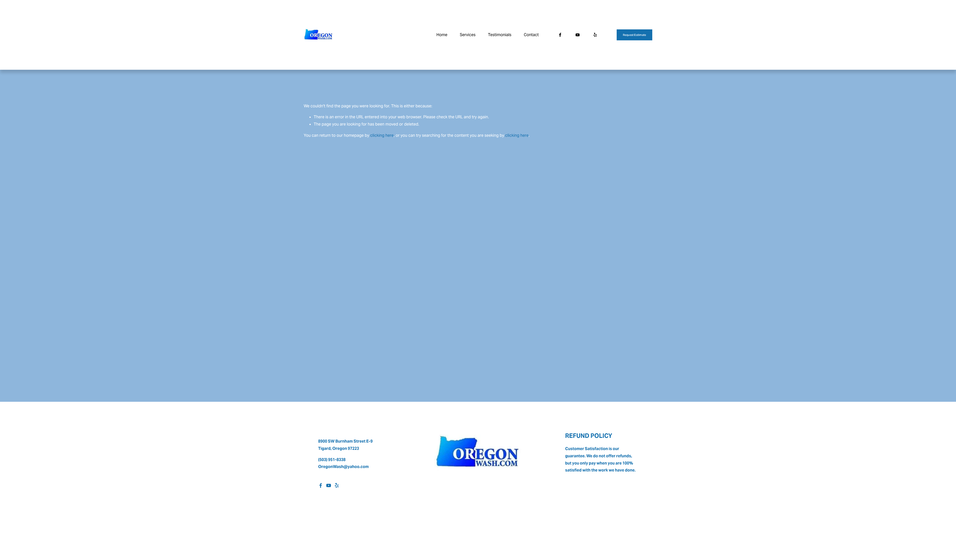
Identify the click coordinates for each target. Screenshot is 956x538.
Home (441, 34)
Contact (531, 34)
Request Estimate (634, 35)
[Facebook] (560, 34)
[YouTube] (577, 34)
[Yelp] (595, 34)
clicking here (382, 135)
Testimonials (499, 34)
